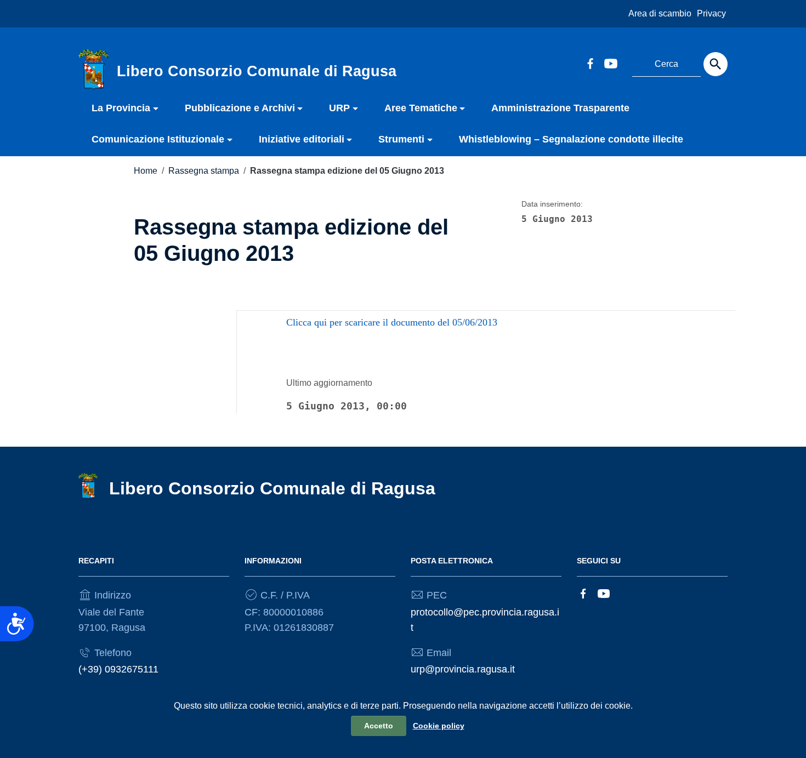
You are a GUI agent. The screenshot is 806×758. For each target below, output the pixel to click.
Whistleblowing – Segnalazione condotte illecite (571, 139)
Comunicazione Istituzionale (158, 139)
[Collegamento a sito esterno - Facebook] (590, 62)
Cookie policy (438, 725)
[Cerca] (715, 64)
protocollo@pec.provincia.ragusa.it (485, 620)
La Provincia (121, 107)
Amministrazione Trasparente (560, 107)
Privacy (711, 13)
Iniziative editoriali (301, 139)
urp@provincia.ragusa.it (463, 669)
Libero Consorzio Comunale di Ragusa (272, 488)
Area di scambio (659, 13)
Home (145, 170)
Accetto (378, 725)
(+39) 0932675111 (118, 669)
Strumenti (401, 139)
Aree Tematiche (420, 107)
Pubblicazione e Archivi (240, 107)
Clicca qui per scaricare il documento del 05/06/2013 (391, 322)
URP (339, 107)
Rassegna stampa (203, 170)
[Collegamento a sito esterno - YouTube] (610, 62)
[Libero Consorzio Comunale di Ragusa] (93, 69)
